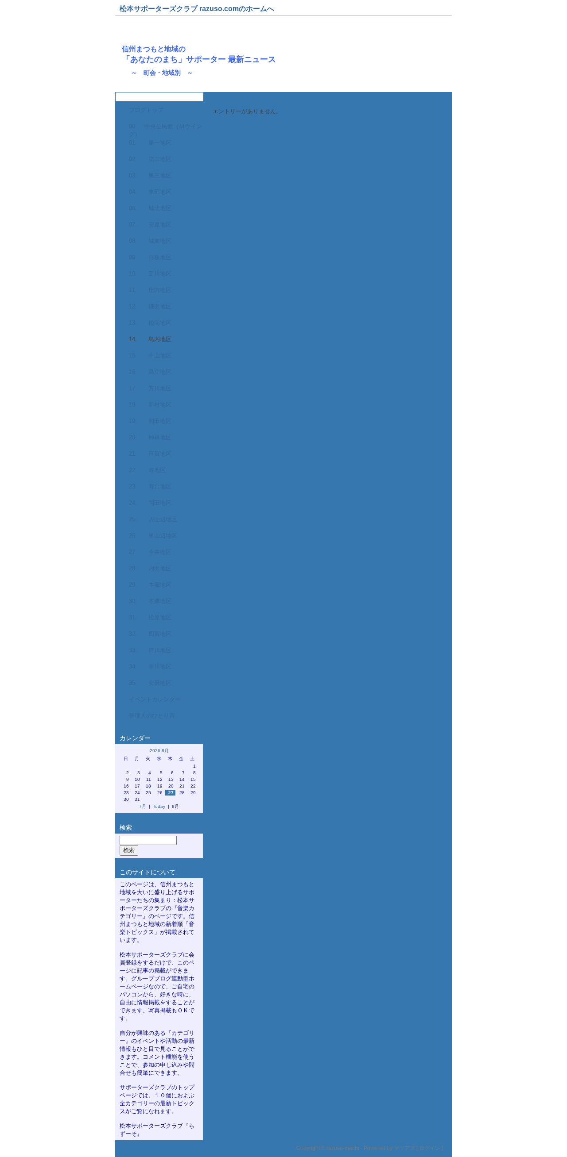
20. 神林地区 (150, 437)
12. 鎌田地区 (150, 306)
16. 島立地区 (150, 372)
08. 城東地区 (150, 241)
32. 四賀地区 (150, 633)
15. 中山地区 (150, 355)
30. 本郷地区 (150, 601)
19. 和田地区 (150, 421)
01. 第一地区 (150, 142)
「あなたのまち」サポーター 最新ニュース (199, 59)
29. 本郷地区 (150, 584)
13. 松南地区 (150, 322)
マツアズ (404, 1148)
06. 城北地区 (150, 208)
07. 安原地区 (150, 224)
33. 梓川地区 (150, 650)
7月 (142, 806)
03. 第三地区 (150, 175)
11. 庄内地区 (150, 290)
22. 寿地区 (147, 470)
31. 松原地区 (150, 617)
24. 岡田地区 (150, 503)
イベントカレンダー (155, 699)
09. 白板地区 (150, 257)
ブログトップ (146, 110)
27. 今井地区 (150, 552)
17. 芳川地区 (150, 388)
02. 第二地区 (150, 159)
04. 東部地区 (150, 191)
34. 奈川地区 (150, 666)
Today (159, 806)
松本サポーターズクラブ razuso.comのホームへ (197, 8)
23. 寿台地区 (150, 486)
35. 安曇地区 (150, 683)
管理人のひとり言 (152, 715)
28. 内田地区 (150, 568)
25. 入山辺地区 (153, 519)
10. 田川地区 (150, 273)
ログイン (429, 1148)
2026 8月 (159, 750)
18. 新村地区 (150, 404)
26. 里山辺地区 (153, 535)
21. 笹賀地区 (150, 453)
